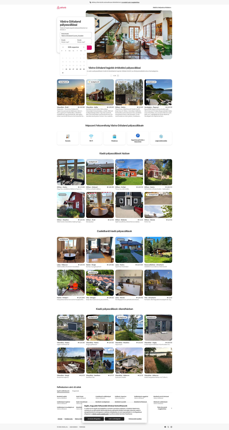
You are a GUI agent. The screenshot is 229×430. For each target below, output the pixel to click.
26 (70, 69)
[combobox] (75, 36)
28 (77, 69)
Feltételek (82, 427)
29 (80, 69)
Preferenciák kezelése (135, 419)
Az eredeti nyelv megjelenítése (130, 2)
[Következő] (117, 75)
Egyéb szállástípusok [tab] (63, 391)
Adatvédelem (74, 427)
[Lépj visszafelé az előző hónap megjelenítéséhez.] (63, 47)
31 (62, 73)
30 (84, 69)
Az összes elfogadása (94, 419)
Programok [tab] (75, 391)
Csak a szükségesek (114, 419)
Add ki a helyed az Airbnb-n (162, 7)
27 (73, 69)
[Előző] (111, 75)
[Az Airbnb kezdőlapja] (61, 7)
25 (66, 69)
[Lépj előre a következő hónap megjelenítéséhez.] (83, 47)
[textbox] (67, 42)
